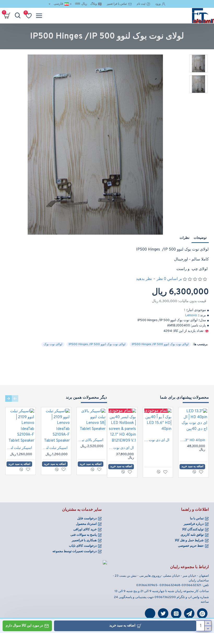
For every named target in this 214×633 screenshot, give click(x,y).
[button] (15, 398)
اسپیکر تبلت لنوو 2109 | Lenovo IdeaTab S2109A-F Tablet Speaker (55, 448)
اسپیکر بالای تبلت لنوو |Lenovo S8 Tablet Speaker (90, 440)
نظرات (184, 238)
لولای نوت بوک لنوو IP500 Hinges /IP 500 (160, 344)
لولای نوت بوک (53, 344)
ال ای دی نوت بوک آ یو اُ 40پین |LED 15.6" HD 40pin (157, 440)
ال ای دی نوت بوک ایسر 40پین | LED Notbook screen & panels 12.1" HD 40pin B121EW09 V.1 (121, 448)
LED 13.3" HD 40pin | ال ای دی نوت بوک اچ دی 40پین (192, 440)
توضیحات (200, 238)
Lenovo (191, 315)
